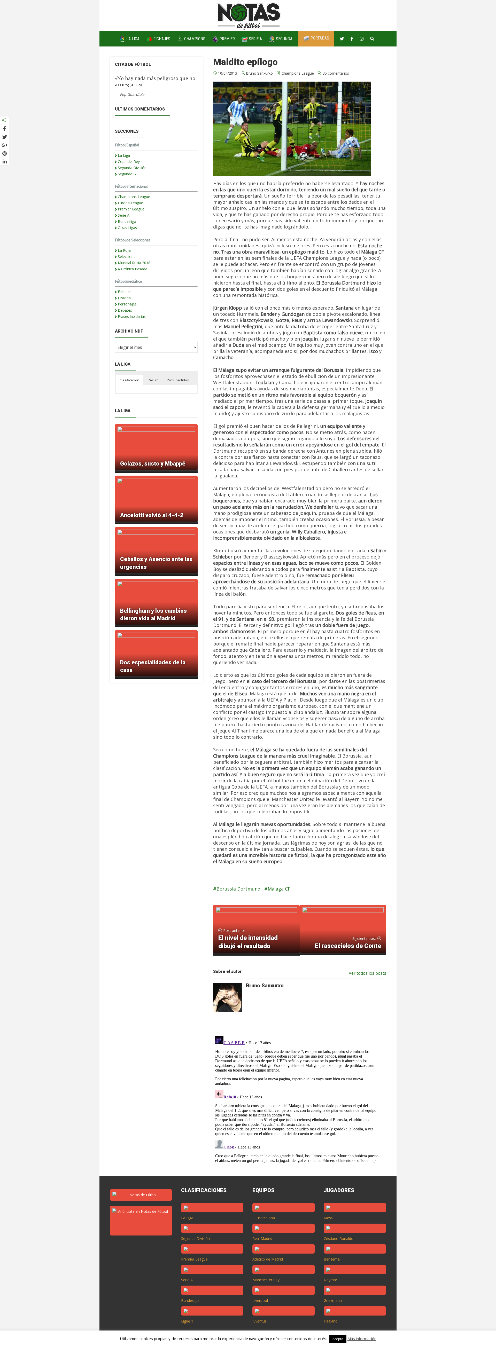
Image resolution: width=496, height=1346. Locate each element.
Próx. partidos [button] (178, 380)
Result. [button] (153, 380)
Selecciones (127, 256)
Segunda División (132, 167)
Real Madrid (262, 1238)
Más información (361, 1338)
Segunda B (127, 173)
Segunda (283, 38)
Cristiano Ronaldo (338, 1238)
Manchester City (266, 1279)
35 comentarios (336, 73)
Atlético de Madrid (267, 1259)
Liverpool (260, 1300)
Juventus (259, 1321)
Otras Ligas (127, 227)
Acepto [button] (337, 1338)
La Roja (124, 250)
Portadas (319, 38)
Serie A (255, 38)
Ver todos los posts (367, 973)
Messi (329, 1217)
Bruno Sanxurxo (259, 73)
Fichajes (161, 38)
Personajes (127, 304)
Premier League (131, 209)
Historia (124, 297)
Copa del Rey (129, 161)
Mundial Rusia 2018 (134, 262)
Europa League (130, 202)
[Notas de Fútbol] (249, 15)
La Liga (132, 38)
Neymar (330, 1279)
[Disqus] (297, 1098)
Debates (125, 310)
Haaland (330, 1321)
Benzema (332, 1259)
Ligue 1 (187, 1321)
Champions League (298, 73)
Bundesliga (127, 221)
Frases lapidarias (132, 316)
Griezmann (333, 1300)
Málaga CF (279, 889)
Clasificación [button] (129, 380)
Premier (226, 38)
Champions (194, 38)
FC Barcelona (263, 1217)
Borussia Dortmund (238, 889)
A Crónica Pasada (132, 268)
